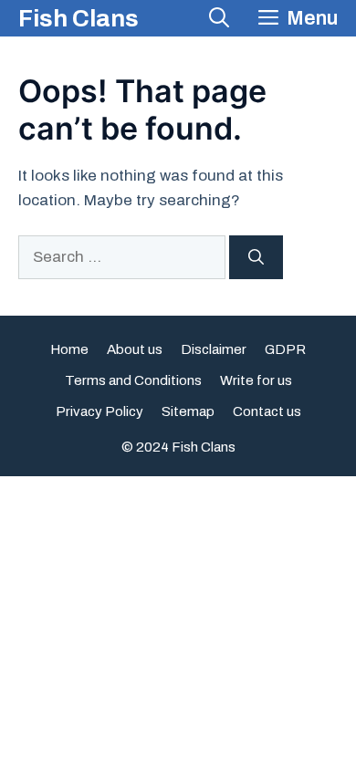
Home (69, 349)
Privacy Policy (99, 411)
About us (134, 349)
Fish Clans (78, 18)
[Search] (256, 257)
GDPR (285, 349)
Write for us (256, 380)
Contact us (267, 411)
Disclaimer (213, 349)
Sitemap (188, 411)
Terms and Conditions (133, 380)
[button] (219, 18)
